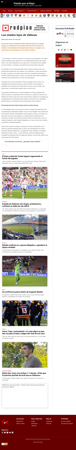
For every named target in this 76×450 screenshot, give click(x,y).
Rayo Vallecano (19, 10)
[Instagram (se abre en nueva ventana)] (62, 50)
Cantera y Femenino (46, 10)
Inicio (4, 10)
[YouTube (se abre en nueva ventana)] (71, 50)
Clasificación (34, 423)
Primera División (32, 10)
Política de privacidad (38, 442)
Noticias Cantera (20, 423)
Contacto (64, 10)
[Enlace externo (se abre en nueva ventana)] (24, 28)
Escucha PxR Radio (66, 421)
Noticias (10, 10)
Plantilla (33, 421)
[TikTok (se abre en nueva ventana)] (65, 50)
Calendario (34, 425)
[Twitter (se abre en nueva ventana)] (68, 50)
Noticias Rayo (19, 421)
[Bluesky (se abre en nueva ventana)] (59, 50)
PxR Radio (57, 10)
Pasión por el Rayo (24, 3)
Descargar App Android (67, 423)
